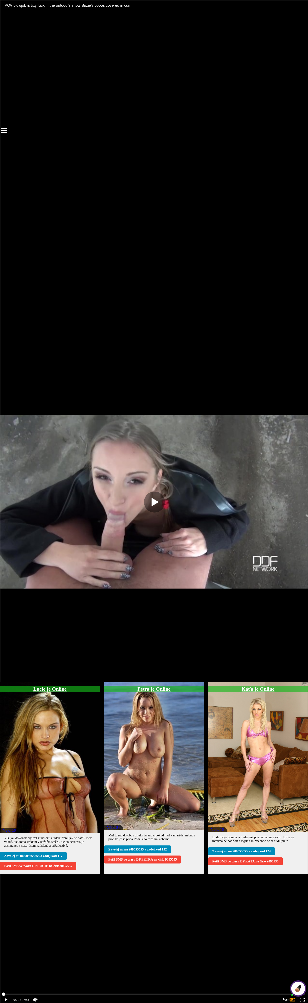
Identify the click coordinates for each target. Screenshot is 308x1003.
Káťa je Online (258, 689)
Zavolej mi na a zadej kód (33, 856)
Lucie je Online (50, 689)
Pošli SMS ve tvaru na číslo (38, 866)
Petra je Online (154, 689)
